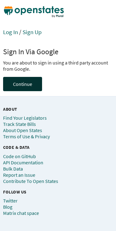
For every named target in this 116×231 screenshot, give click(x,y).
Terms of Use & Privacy (26, 136)
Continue (22, 84)
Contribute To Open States (30, 181)
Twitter (10, 201)
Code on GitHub (19, 156)
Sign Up (32, 32)
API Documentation (23, 162)
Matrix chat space (21, 213)
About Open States (22, 130)
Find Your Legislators (25, 118)
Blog (7, 207)
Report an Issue (19, 175)
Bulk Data (13, 169)
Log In (10, 32)
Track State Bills (19, 124)
